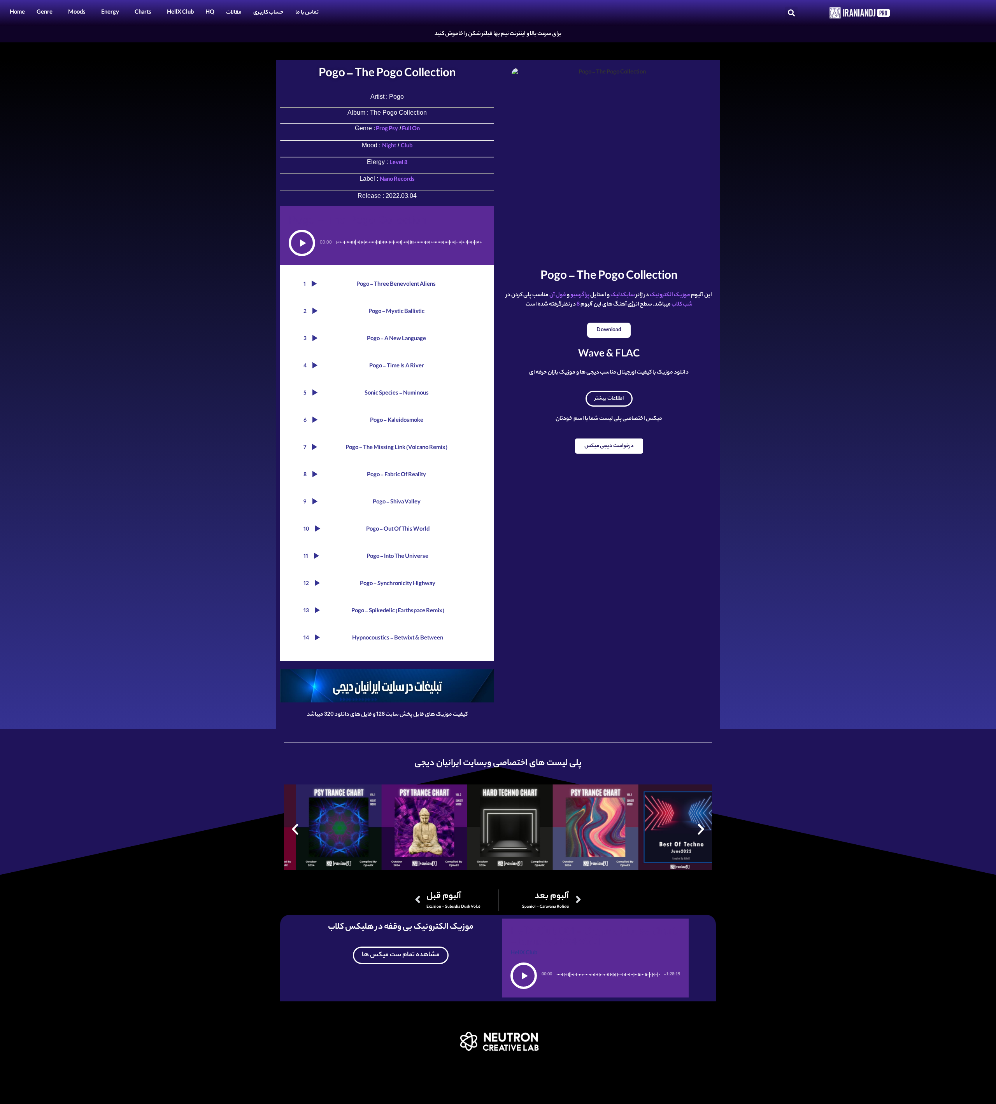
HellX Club (180, 12)
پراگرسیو (579, 295)
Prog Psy (386, 129)
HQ (209, 12)
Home (17, 12)
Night (389, 146)
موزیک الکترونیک (670, 295)
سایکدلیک (622, 295)
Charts (143, 12)
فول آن (557, 295)
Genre (45, 12)
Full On (410, 129)
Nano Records (397, 180)
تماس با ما (307, 12)
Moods (77, 12)
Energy (110, 12)
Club (406, 146)
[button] (791, 13)
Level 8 (398, 163)
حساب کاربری (268, 12)
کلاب (677, 304)
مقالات (234, 12)
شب (688, 304)
